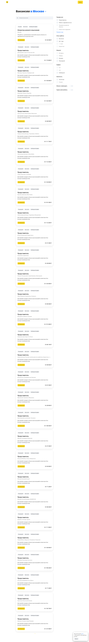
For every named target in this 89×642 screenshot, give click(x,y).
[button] (34, 33)
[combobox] (34, 17)
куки (82, 633)
